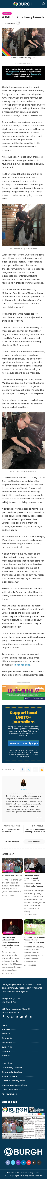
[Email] (41, 769)
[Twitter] (28, 769)
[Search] (43, 4)
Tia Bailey (23, 789)
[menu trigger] (4, 4)
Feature (7, 13)
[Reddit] (35, 769)
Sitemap (38, 1176)
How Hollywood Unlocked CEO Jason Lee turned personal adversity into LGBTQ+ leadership (11, 942)
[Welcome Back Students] (12, 865)
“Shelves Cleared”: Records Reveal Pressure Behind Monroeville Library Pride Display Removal (33, 881)
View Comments (34, 842)
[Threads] (30, 1016)
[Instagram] (40, 817)
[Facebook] (22, 769)
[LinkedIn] (17, 1016)
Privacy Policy (28, 1176)
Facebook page (22, 664)
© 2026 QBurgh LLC (13, 1176)
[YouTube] (21, 1016)
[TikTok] (26, 1016)
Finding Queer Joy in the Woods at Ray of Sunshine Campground (34, 940)
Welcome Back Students (12, 876)
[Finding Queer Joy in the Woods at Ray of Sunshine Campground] (34, 927)
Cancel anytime (23, 756)
